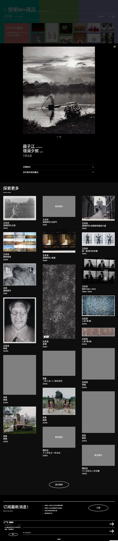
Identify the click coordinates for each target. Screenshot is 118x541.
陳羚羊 (46, 450)
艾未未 (6, 223)
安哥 (5, 288)
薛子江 (29, 146)
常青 (5, 397)
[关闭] (114, 46)
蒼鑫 (45, 378)
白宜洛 (6, 346)
